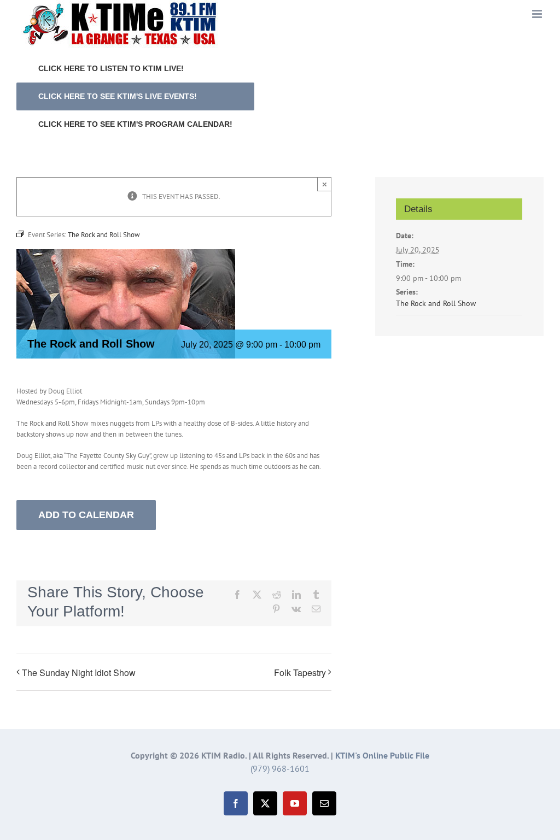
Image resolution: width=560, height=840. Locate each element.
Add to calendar (86, 514)
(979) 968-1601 (280, 768)
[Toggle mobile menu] (538, 14)
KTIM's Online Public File (382, 755)
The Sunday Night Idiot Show (79, 672)
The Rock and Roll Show (436, 303)
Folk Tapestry (300, 672)
